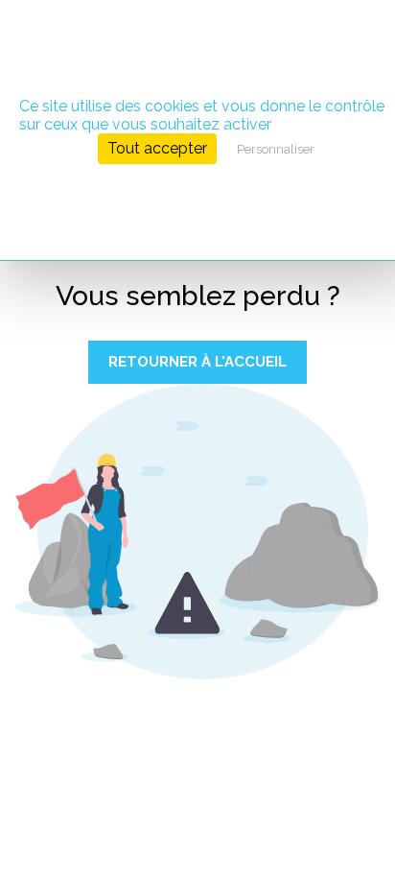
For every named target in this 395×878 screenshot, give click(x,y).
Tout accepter (157, 148)
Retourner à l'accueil (197, 361)
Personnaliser (275, 149)
